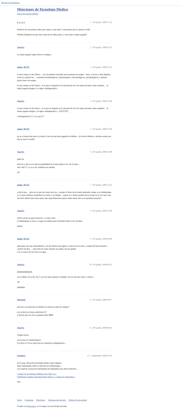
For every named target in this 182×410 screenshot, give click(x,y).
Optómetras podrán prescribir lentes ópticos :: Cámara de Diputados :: (46, 377)
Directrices (40, 400)
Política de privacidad (78, 400)
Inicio (19, 400)
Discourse (31, 406)
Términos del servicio (57, 400)
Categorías (29, 400)
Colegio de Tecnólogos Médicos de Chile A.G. (36, 374)
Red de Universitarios (10, 3)
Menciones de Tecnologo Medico (42, 9)
